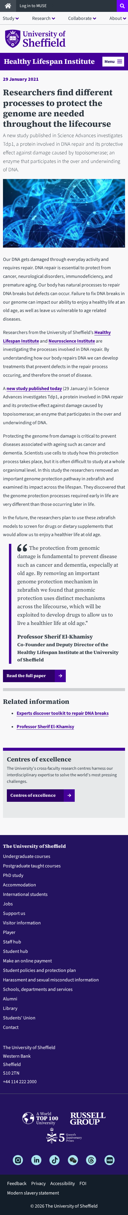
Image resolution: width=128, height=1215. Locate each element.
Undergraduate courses (26, 856)
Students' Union (19, 1018)
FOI (82, 1183)
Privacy (38, 1183)
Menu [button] (109, 61)
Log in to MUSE (34, 6)
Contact (10, 1027)
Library (10, 1008)
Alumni (10, 999)
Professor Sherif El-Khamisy (45, 726)
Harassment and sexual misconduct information (51, 980)
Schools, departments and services (38, 989)
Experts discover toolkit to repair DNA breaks (63, 713)
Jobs (8, 904)
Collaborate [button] (80, 18)
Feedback (16, 1183)
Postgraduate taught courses (32, 866)
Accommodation (19, 885)
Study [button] (8, 18)
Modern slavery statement (33, 1193)
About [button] (116, 18)
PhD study (13, 875)
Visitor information (22, 923)
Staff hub (12, 942)
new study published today (34, 388)
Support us (14, 913)
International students (25, 894)
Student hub (15, 951)
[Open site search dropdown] (122, 6)
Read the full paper (27, 676)
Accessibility (62, 1183)
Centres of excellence (33, 795)
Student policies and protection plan (39, 970)
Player (9, 932)
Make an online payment (27, 961)
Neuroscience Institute (72, 341)
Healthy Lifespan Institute (49, 61)
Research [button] (41, 18)
